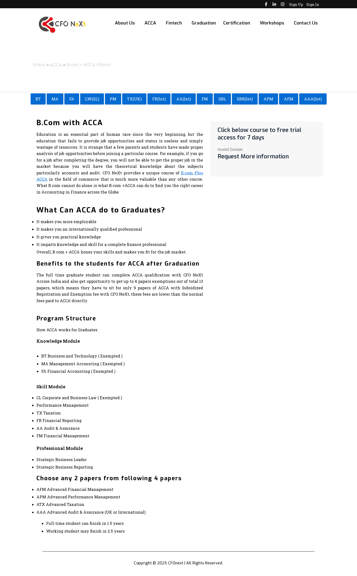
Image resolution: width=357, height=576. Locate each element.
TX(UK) (134, 98)
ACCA (150, 23)
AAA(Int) (313, 98)
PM (113, 98)
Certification (236, 23)
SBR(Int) (245, 98)
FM (205, 98)
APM (268, 98)
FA (71, 98)
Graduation (204, 23)
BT (38, 98)
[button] (126, 23)
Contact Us (306, 23)
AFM (288, 98)
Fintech (174, 23)
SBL (222, 98)
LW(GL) (92, 98)
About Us (125, 23)
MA (55, 98)
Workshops (272, 23)
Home (39, 64)
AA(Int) (183, 98)
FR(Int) (159, 98)
